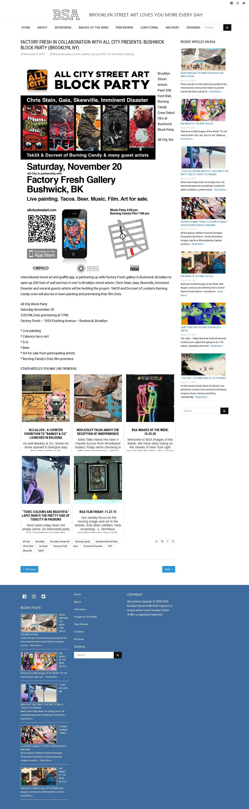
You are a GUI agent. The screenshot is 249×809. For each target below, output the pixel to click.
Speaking (79, 646)
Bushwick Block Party (107, 541)
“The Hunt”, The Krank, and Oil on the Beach (203, 378)
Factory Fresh (60, 546)
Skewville (27, 550)
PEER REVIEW (124, 27)
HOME (26, 27)
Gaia (75, 546)
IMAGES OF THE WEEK (93, 27)
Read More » (215, 91)
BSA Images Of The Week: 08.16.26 (197, 276)
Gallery (85, 54)
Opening (129, 54)
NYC (104, 54)
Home (77, 594)
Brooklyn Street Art (60, 541)
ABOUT (42, 27)
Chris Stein (28, 546)
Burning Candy (82, 541)
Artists (57, 54)
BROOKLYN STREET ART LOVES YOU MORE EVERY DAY (145, 15)
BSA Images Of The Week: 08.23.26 (197, 123)
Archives (79, 639)
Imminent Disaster (92, 546)
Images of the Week (85, 616)
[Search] (227, 27)
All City (26, 541)
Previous (30, 569)
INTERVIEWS (63, 27)
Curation (79, 631)
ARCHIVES (172, 27)
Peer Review (81, 624)
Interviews (80, 609)
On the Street (115, 54)
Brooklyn (67, 54)
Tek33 (41, 550)
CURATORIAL (149, 27)
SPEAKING (193, 27)
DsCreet (43, 546)
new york (95, 54)
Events (77, 54)
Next (168, 569)
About (77, 601)
